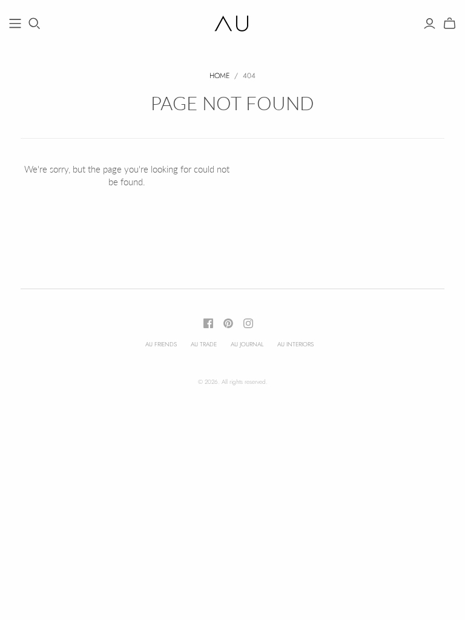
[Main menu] (15, 24)
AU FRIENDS (161, 344)
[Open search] (34, 24)
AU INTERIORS (295, 344)
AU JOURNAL (247, 344)
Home (219, 75)
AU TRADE (204, 344)
